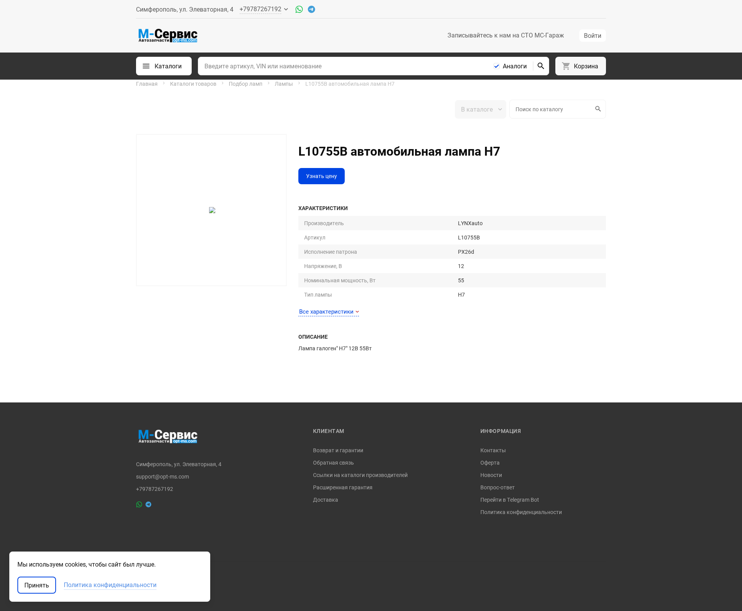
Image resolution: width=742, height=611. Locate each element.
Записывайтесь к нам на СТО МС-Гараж (506, 35)
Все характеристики (326, 311)
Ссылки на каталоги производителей (360, 475)
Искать (599, 109)
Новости (491, 475)
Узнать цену (321, 176)
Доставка (325, 499)
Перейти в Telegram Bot (509, 499)
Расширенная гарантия (343, 487)
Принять (36, 585)
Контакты (493, 450)
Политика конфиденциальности (521, 512)
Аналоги (515, 66)
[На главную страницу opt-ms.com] (168, 35)
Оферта (490, 462)
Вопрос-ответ (497, 487)
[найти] (541, 66)
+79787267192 (154, 489)
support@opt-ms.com (162, 477)
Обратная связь (333, 462)
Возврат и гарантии (338, 450)
